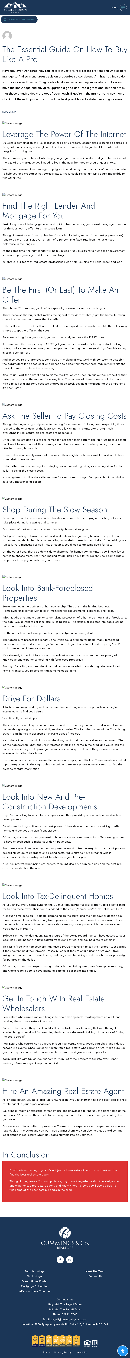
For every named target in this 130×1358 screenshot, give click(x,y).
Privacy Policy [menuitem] (62, 1352)
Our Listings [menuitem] (34, 1276)
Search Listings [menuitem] (34, 1271)
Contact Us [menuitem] (95, 1276)
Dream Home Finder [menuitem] (35, 1281)
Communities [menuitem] (65, 1299)
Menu (114, 7)
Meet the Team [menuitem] (95, 1271)
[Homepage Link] (15, 7)
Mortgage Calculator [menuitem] (34, 1286)
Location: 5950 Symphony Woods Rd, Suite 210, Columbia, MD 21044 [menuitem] (65, 1324)
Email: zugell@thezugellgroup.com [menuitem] (65, 1319)
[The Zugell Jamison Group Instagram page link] (69, 1259)
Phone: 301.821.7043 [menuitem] (65, 1314)
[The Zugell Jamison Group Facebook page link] (60, 1259)
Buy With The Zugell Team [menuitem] (65, 1304)
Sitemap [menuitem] (47, 1352)
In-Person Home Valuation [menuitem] (34, 1291)
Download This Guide (20, 19)
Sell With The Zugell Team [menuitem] (65, 1309)
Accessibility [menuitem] (80, 1352)
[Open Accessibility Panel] (122, 1350)
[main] (65, 608)
